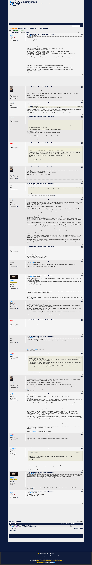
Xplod (16, 526)
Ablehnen (47, 562)
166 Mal (17, 98)
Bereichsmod (16, 30)
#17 (27, 394)
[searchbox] (76, 26)
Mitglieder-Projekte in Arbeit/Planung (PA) (32, 526)
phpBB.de (60, 539)
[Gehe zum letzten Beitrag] (74, 525)
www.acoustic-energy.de (39, 468)
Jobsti (72, 525)
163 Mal (17, 97)
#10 (27, 262)
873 (13, 202)
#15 (27, 354)
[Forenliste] (14, 3)
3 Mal (17, 40)
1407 (13, 284)
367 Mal (17, 206)
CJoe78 (11, 199)
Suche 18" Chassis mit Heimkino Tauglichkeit (21, 525)
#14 (27, 337)
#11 (27, 276)
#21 (27, 492)
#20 (27, 473)
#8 (27, 200)
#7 (27, 184)
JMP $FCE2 (12, 102)
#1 (27, 35)
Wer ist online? (12, 530)
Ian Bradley (81, 539)
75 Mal (17, 107)
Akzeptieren (52, 562)
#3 (27, 103)
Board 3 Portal (67, 539)
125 (13, 451)
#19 (27, 449)
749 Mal (17, 288)
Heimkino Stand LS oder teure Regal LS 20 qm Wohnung (33, 29)
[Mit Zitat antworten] (82, 34)
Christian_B (12, 92)
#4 (27, 117)
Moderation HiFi (21, 30)
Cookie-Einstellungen (41, 562)
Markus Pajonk (12, 448)
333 (13, 95)
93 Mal (17, 454)
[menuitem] (12, 24)
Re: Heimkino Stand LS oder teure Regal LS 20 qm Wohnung (40, 86)
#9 (27, 247)
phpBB (40, 539)
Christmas (12, 280)
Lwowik (11, 35)
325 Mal (17, 307)
